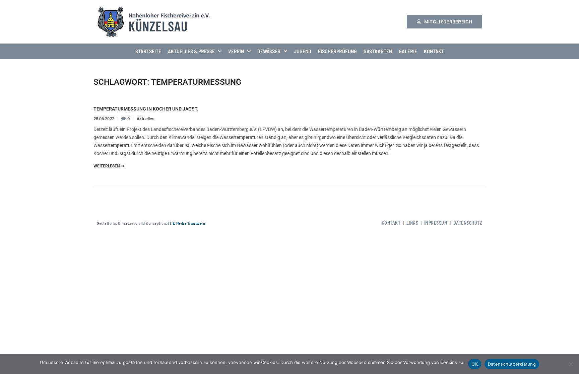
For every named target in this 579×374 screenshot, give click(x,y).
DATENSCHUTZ (467, 223)
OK (474, 364)
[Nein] (570, 364)
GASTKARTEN (378, 51)
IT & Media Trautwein (186, 223)
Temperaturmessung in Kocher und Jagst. (145, 108)
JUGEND (302, 51)
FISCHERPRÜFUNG (337, 51)
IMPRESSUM (436, 223)
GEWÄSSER (268, 51)
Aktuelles (145, 118)
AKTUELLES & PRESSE (191, 51)
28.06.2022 (104, 118)
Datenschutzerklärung (512, 364)
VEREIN (236, 51)
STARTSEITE (148, 51)
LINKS (412, 223)
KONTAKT (434, 51)
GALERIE (408, 51)
